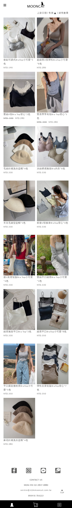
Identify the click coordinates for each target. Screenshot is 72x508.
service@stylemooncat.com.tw (36, 490)
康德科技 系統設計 (36, 496)
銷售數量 (64, 13)
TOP (62, 493)
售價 (51, 13)
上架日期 (42, 13)
